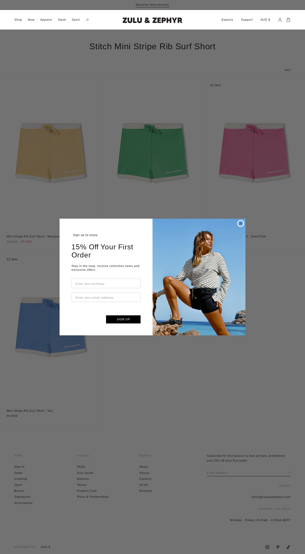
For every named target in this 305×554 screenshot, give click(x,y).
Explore (227, 19)
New (31, 19)
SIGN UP (123, 319)
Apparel (46, 19)
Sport (76, 19)
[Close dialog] (241, 223)
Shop (18, 19)
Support (247, 19)
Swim (62, 19)
